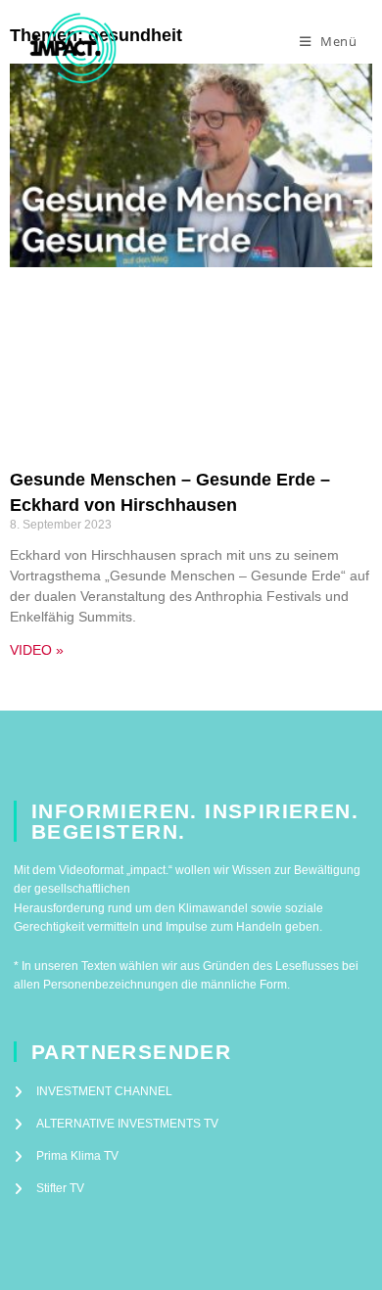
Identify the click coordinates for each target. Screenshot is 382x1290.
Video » (37, 650)
